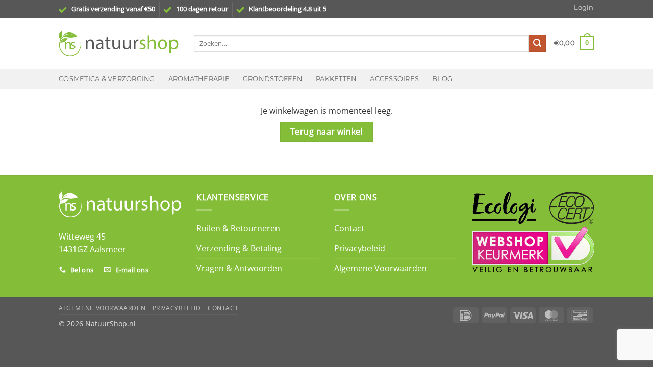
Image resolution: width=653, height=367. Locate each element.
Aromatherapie (199, 79)
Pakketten (336, 79)
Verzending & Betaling (239, 248)
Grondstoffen (273, 79)
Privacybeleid (359, 248)
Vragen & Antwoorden (239, 268)
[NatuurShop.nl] (119, 43)
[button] (583, 8)
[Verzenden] (537, 43)
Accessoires (394, 79)
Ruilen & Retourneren (238, 228)
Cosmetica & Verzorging (107, 79)
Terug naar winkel (326, 131)
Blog (442, 79)
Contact (349, 228)
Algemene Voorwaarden (380, 268)
